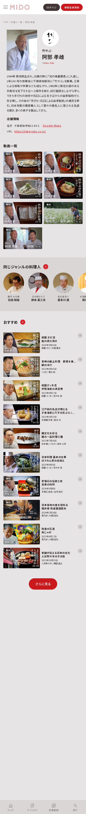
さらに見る (43, 584)
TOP (5, 22)
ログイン (51, 7)
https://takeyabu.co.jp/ (30, 131)
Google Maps (52, 125)
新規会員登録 (71, 7)
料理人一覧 (16, 22)
